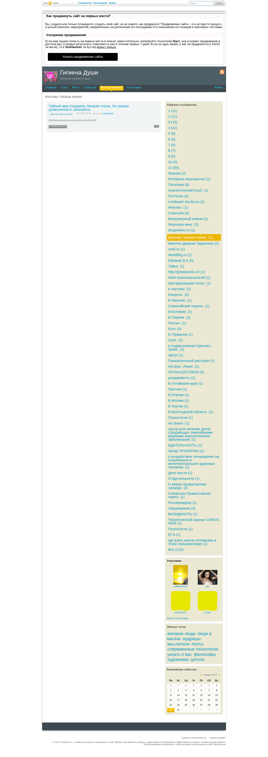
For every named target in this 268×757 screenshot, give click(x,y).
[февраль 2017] (218, 675)
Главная (50, 87)
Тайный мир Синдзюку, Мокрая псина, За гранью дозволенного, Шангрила (89, 108)
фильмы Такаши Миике (61, 114)
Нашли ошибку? (218, 738)
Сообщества (85, 3)
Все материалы (111, 87)
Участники (134, 87)
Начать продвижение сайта (83, 56)
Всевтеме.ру (200, 738)
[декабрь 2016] (201, 675)
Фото (75, 87)
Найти (219, 3)
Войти (112, 3)
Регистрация (100, 3)
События (90, 87)
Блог (64, 87)
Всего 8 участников (177, 618)
